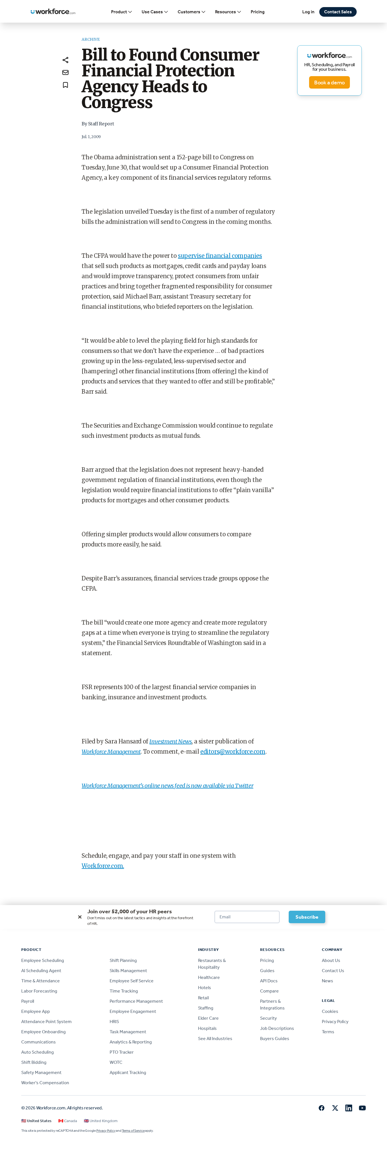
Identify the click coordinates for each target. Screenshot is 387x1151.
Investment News (170, 741)
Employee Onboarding (43, 1031)
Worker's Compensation (45, 1082)
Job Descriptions (277, 1028)
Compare (269, 991)
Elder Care (208, 1018)
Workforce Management (111, 751)
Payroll (27, 1001)
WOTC (116, 1062)
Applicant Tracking (128, 1072)
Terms (328, 1031)
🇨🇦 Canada (67, 1120)
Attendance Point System (46, 1021)
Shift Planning (123, 960)
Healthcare (209, 977)
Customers (189, 11)
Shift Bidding (33, 1062)
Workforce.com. (103, 865)
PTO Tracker (122, 1052)
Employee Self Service (132, 980)
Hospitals (207, 1028)
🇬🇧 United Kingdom (101, 1120)
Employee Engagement (133, 1011)
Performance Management (136, 1001)
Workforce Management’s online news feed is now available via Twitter (167, 785)
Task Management (128, 1031)
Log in (308, 11)
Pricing (258, 11)
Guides (267, 970)
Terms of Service (133, 1131)
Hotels (204, 987)
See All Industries (215, 1038)
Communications (38, 1042)
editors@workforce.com (232, 751)
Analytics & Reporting (131, 1042)
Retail (203, 997)
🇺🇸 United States (36, 1120)
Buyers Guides (274, 1038)
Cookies (330, 1011)
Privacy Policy (335, 1021)
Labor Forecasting (39, 991)
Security (268, 1018)
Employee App (35, 1011)
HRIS (114, 1021)
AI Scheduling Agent (41, 970)
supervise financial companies (220, 255)
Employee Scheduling (42, 960)
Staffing (205, 1008)
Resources (225, 11)
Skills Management (128, 970)
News (327, 980)
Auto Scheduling (37, 1052)
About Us (331, 960)
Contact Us (333, 970)
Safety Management (41, 1072)
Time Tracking (124, 991)
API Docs (269, 980)
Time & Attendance (40, 980)
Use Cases (152, 11)
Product (119, 11)
